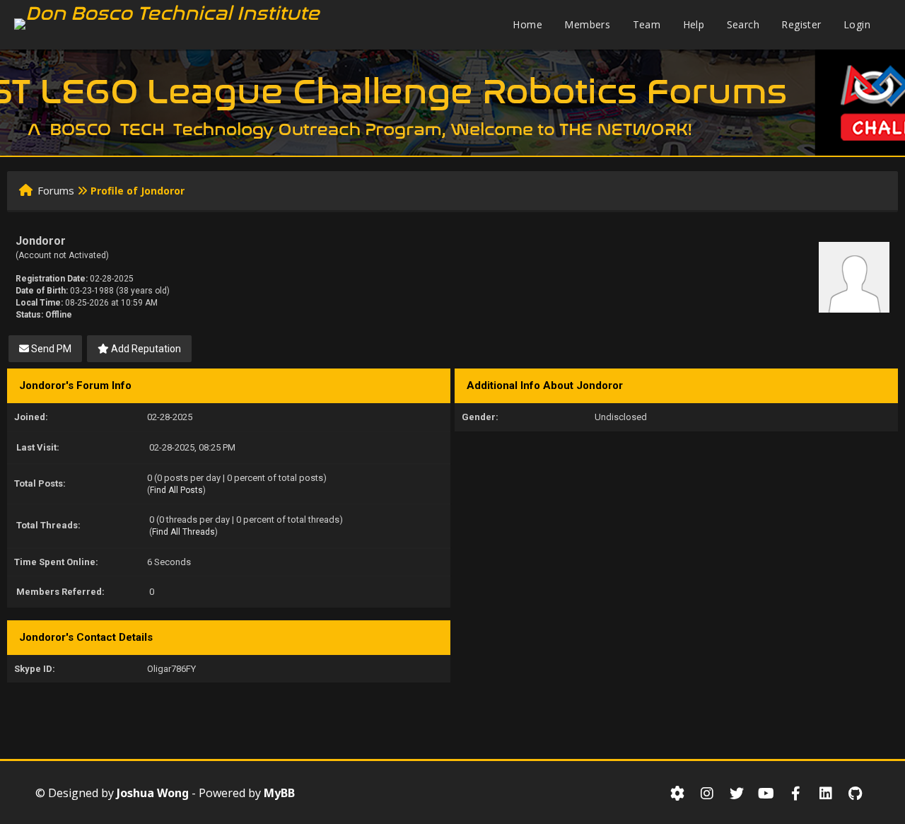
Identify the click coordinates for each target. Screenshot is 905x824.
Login (856, 24)
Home (527, 24)
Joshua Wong (153, 793)
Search (743, 24)
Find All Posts (176, 490)
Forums (55, 190)
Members (587, 24)
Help (694, 24)
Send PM (50, 348)
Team (647, 24)
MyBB (279, 793)
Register (801, 24)
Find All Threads (183, 532)
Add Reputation (145, 348)
